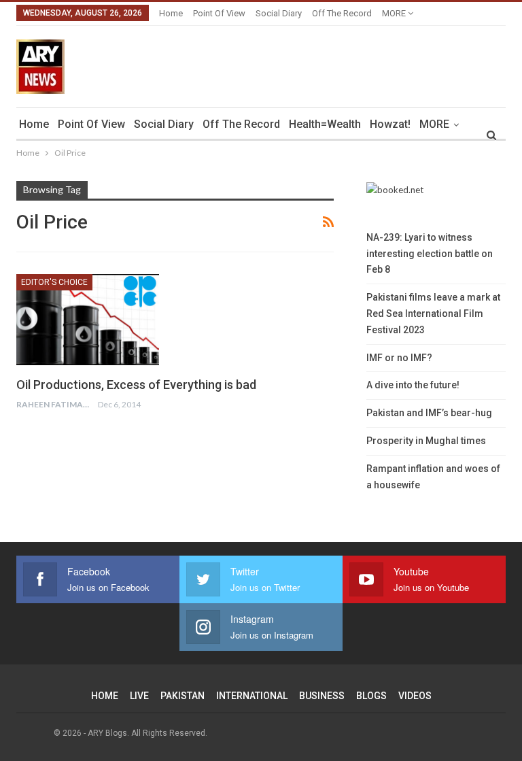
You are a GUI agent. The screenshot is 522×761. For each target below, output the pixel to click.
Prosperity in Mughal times (426, 440)
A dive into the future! (412, 384)
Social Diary (279, 13)
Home (171, 13)
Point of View (219, 13)
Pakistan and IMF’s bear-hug (429, 412)
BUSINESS (322, 695)
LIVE (139, 695)
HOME (104, 695)
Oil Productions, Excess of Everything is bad (136, 384)
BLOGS (371, 695)
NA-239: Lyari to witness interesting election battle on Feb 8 (429, 253)
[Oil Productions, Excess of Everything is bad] (87, 319)
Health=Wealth (325, 124)
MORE (395, 13)
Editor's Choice (54, 282)
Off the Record (342, 13)
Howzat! (390, 124)
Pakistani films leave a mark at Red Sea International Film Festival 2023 (433, 313)
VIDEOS (415, 695)
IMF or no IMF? (399, 357)
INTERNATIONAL (252, 695)
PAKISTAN (182, 695)
